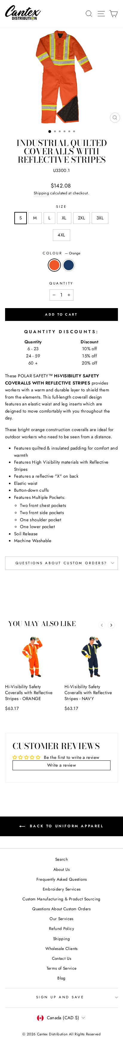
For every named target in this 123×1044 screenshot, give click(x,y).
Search (61, 859)
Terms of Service (62, 968)
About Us (61, 869)
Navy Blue (69, 265)
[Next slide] (111, 625)
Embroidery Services (62, 889)
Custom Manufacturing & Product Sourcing (61, 899)
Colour (61, 253)
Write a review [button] (61, 765)
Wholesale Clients (61, 948)
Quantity (61, 283)
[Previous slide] (101, 625)
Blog (61, 978)
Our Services (61, 919)
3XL (100, 218)
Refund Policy (61, 928)
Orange (54, 265)
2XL (81, 218)
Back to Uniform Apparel (65, 826)
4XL (61, 235)
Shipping (41, 193)
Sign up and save (60, 997)
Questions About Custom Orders (61, 909)
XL (64, 218)
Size (61, 206)
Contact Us (61, 958)
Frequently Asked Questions (61, 879)
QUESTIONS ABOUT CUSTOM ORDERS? (61, 562)
